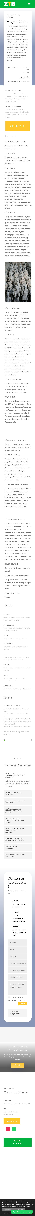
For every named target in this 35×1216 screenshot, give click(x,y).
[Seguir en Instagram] (8, 1129)
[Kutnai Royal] (18, 740)
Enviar (22, 1004)
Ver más (17, 1065)
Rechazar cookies (19, 1209)
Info (5, 1109)
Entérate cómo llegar (17, 1142)
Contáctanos (12, 1121)
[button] (22, 1212)
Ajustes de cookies (8, 1213)
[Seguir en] (4, 1129)
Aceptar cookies (7, 1209)
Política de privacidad (16, 1000)
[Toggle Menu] (29, 4)
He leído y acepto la (16, 998)
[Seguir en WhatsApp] (14, 1129)
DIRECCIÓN (8, 1101)
